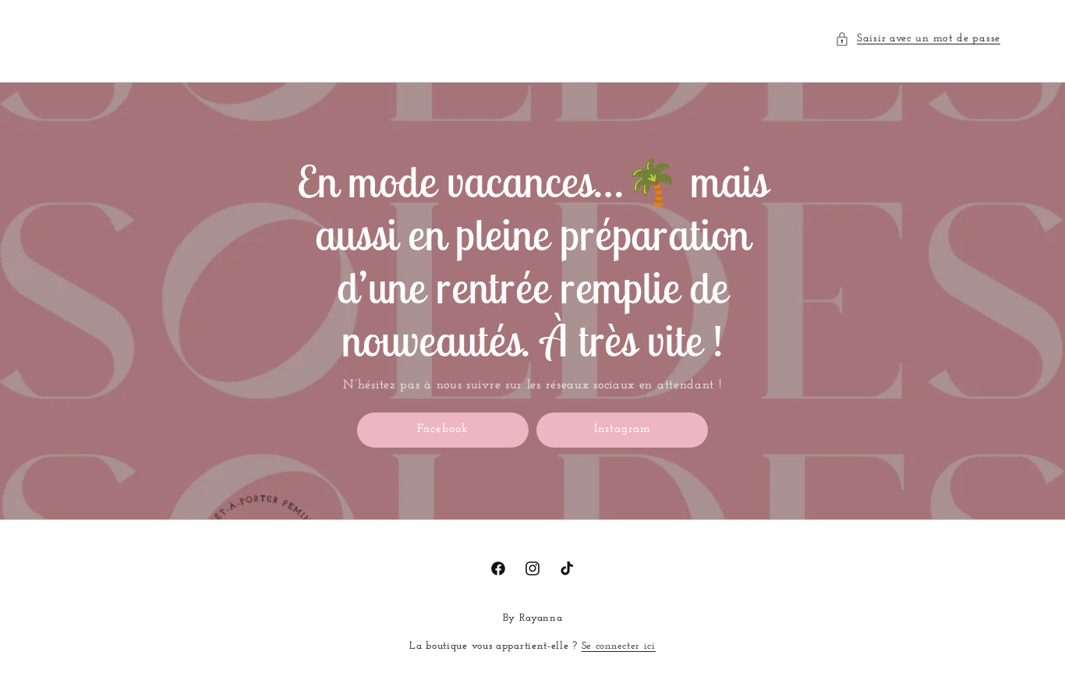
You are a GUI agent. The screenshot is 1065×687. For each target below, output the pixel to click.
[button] (917, 38)
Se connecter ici (619, 646)
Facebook (443, 429)
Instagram (622, 429)
